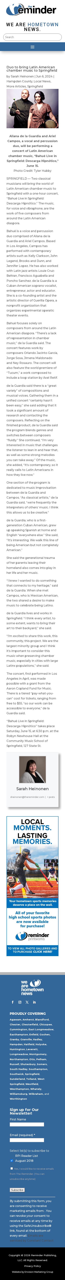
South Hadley (18, 1069)
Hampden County (19, 81)
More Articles (16, 86)
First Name (18, 1119)
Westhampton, (20, 1088)
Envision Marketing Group (39, 1272)
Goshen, (45, 1034)
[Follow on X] (27, 1002)
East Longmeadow (41, 1029)
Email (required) (22, 1135)
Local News (42, 81)
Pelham (41, 1059)
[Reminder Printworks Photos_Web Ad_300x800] (32, 955)
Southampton (38, 1069)
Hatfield (29, 1044)
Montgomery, (38, 1054)
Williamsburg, (19, 1093)
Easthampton (19, 1034)
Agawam (15, 1019)
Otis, (32, 1059)
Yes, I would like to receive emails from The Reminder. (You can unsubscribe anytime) (32, 1173)
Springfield (35, 86)
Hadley (37, 1039)
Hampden (16, 1044)
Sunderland (17, 1078)
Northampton (19, 1059)
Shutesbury (28, 1064)
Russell (14, 1064)
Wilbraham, (36, 1093)
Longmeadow (19, 1054)
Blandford (42, 1019)
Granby (14, 1039)
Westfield (31, 1084)
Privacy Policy (32, 1266)
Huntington (17, 1049)
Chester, (15, 1024)
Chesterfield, (30, 1024)
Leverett (32, 1049)
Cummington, (19, 1029)
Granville (26, 1039)
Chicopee (45, 1024)
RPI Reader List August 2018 (26, 1158)
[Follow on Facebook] (13, 1002)
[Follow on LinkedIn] (34, 1002)
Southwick (17, 1074)
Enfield (33, 1034)
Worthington (18, 1098)
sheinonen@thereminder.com (27, 797)
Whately (35, 1088)
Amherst (28, 1019)
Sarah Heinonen (22, 76)
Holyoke (41, 1044)
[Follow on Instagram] (20, 1002)
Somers (42, 1064)
